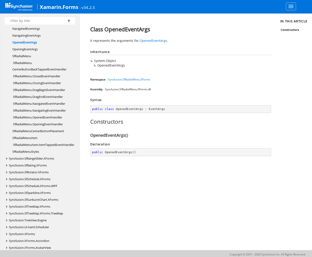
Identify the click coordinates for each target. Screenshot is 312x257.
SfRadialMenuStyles (25, 152)
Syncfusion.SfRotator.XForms (29, 172)
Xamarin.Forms (59, 6)
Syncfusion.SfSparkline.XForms (30, 193)
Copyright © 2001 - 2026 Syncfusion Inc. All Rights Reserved (267, 254)
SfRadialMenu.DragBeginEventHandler (38, 90)
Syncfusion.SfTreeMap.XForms (29, 206)
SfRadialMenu (21, 56)
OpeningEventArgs (25, 49)
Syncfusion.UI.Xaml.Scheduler (29, 227)
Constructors (290, 30)
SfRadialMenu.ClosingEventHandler (36, 83)
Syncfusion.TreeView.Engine (28, 220)
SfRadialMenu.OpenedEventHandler (37, 117)
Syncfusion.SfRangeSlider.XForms (31, 158)
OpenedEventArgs (24, 42)
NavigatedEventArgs (26, 29)
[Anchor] (88, 122)
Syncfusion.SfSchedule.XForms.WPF (33, 186)
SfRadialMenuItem (24, 138)
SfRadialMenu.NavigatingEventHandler (39, 110)
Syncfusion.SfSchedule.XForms (29, 179)
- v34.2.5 (87, 7)
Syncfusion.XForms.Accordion (29, 241)
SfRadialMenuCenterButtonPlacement (38, 131)
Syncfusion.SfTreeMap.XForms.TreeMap (36, 213)
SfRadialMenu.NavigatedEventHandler (38, 104)
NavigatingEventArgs (26, 35)
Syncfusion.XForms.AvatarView (30, 248)
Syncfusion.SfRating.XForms (28, 165)
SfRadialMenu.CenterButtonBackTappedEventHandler (39, 66)
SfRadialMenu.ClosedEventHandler (36, 76)
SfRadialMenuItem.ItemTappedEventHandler (43, 145)
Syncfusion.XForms (22, 234)
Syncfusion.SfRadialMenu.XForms (129, 79)
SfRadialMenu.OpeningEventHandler (37, 124)
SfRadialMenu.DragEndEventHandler (37, 97)
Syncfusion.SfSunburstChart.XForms (33, 200)
